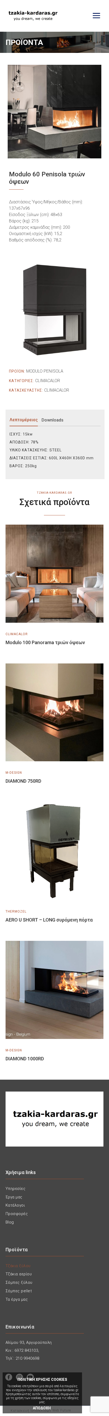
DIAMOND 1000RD (25, 1058)
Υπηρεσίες (16, 1188)
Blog (10, 1222)
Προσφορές (17, 1213)
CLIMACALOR (47, 380)
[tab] (25, 420)
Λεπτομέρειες (24, 419)
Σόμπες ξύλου (19, 1282)
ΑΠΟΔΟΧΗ (42, 1408)
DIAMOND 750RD (23, 781)
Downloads (52, 420)
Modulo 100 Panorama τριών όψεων (45, 642)
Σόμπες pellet (19, 1291)
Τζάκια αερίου (19, 1274)
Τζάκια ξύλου (18, 1265)
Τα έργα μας (17, 1299)
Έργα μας (14, 1197)
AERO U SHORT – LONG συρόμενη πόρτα (49, 920)
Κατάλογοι (15, 1205)
